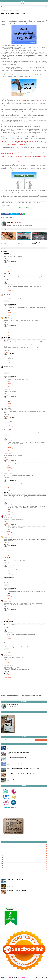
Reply (5, 258)
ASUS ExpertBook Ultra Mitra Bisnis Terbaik (16, 879)
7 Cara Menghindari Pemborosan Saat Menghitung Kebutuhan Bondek (39, 242)
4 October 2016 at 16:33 (11, 504)
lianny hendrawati (8, 621)
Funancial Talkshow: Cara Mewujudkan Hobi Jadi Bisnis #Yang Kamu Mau (22, 773)
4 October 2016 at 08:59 (8, 601)
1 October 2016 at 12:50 (8, 318)
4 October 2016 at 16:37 (11, 589)
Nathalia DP (7, 253)
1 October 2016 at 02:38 (8, 274)
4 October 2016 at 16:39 (11, 610)
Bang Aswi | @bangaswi (9, 577)
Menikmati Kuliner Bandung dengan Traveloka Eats (18, 752)
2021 (24, 855)
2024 (24, 849)
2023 (24, 851)
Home (2, 10)
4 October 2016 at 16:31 (11, 481)
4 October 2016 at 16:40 (11, 632)
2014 (24, 869)
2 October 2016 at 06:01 (8, 430)
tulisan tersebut (43, 100)
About (40, 977)
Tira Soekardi (7, 408)
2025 (24, 846)
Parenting (6, 10)
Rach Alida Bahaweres (9, 294)
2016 (24, 865)
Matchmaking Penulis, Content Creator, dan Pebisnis (23, 241)
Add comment (8, 677)
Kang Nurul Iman (8, 536)
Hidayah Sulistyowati (9, 472)
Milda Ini (6, 388)
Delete (8, 258)
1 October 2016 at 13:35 (11, 262)
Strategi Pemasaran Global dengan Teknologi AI (17, 746)
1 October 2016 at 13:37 (11, 305)
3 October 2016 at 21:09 (8, 558)
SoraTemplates (9, 977)
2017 (24, 863)
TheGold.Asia (7, 557)
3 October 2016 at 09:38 (8, 517)
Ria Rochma (7, 600)
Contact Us (44, 977)
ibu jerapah (7, 664)
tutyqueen (6, 492)
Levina (5, 642)
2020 (24, 857)
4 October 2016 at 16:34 (11, 567)
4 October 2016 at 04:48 (8, 578)
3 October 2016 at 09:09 (8, 493)
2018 (24, 861)
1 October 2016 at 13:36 (11, 284)
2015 (24, 867)
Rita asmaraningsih (8, 452)
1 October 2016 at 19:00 (8, 368)
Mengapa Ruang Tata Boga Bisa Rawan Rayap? (8, 241)
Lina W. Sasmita (8, 429)
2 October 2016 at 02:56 (8, 409)
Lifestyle (6, 217)
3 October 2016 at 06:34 (8, 473)
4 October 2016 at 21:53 (8, 644)
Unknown (6, 317)
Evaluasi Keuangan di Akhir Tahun (14, 779)
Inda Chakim (22, 100)
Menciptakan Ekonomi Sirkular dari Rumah (16, 885)
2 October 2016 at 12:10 (11, 419)
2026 (24, 844)
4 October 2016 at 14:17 (8, 622)
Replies (6, 260)
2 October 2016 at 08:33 (8, 453)
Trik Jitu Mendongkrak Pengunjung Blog (15, 763)
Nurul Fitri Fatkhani (6, 16)
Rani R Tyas (7, 273)
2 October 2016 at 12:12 (11, 440)
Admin (5, 515)
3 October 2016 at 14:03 (8, 537)
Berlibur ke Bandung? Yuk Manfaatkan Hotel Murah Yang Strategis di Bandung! (24, 768)
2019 (24, 859)
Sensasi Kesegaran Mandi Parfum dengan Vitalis (17, 757)
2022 (24, 853)
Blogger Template (21, 977)
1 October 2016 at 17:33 (8, 338)
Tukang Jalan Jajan (8, 366)
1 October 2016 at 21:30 (8, 389)
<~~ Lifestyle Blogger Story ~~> (24, 3)
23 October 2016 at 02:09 (8, 665)
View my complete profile (11, 706)
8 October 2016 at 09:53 (8, 655)
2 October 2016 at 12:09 (11, 377)
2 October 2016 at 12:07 (11, 355)
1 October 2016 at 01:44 (8, 254)
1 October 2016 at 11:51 (8, 296)
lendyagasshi (7, 337)
